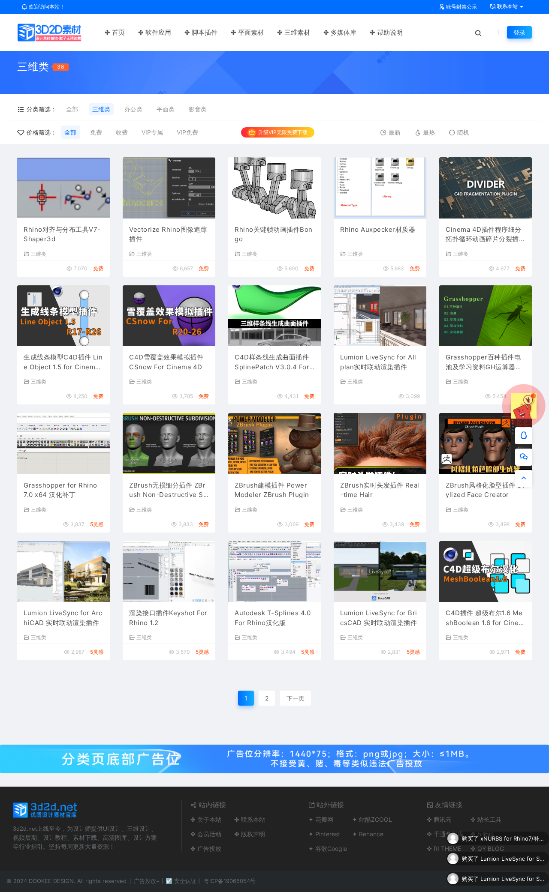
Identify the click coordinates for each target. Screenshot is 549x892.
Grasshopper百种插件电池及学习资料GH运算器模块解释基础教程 (484, 362)
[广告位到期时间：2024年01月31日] (274, 758)
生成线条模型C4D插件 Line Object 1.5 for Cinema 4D (63, 362)
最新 (395, 132)
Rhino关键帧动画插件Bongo (274, 234)
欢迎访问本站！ (46, 6)
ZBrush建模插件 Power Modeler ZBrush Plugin (272, 490)
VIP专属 (152, 132)
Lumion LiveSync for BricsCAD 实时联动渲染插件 (378, 618)
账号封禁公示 (461, 6)
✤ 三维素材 (293, 32)
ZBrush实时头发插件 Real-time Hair (379, 490)
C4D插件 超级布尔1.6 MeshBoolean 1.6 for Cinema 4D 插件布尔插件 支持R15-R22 (485, 618)
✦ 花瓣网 (320, 819)
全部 (72, 109)
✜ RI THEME (444, 848)
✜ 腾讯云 (439, 819)
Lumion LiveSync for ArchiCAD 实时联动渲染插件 (63, 618)
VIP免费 (187, 132)
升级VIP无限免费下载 (283, 132)
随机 (463, 132)
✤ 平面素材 (247, 32)
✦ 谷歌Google (327, 848)
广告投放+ (147, 880)
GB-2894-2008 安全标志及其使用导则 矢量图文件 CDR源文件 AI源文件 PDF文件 (512, 880)
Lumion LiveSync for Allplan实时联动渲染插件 (378, 362)
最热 (429, 132)
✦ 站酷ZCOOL (372, 819)
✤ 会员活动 (205, 834)
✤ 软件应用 (154, 32)
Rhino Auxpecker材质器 (377, 229)
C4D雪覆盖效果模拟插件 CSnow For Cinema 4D (166, 362)
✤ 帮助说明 (386, 32)
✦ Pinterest (324, 834)
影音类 (198, 109)
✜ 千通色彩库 (445, 834)
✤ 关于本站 (205, 819)
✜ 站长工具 (486, 819)
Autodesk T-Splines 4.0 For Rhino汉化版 (273, 618)
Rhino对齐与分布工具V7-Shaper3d (62, 234)
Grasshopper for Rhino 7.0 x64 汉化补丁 (60, 490)
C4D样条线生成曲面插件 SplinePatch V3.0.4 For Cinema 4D (272, 362)
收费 (122, 132)
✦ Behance (367, 834)
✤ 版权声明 (249, 834)
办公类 (133, 109)
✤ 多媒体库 (339, 32)
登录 (519, 32)
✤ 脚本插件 (200, 32)
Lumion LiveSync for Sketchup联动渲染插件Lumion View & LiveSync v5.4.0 (512, 840)
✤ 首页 (115, 32)
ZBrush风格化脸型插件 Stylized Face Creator (485, 490)
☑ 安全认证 (181, 880)
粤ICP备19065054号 (230, 880)
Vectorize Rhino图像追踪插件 (168, 234)
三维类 (101, 109)
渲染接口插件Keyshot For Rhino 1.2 (168, 618)
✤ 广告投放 (205, 848)
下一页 (296, 698)
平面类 (166, 109)
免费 (96, 132)
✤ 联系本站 (249, 819)
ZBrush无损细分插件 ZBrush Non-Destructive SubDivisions (168, 490)
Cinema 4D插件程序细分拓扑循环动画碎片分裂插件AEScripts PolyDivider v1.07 (485, 234)
